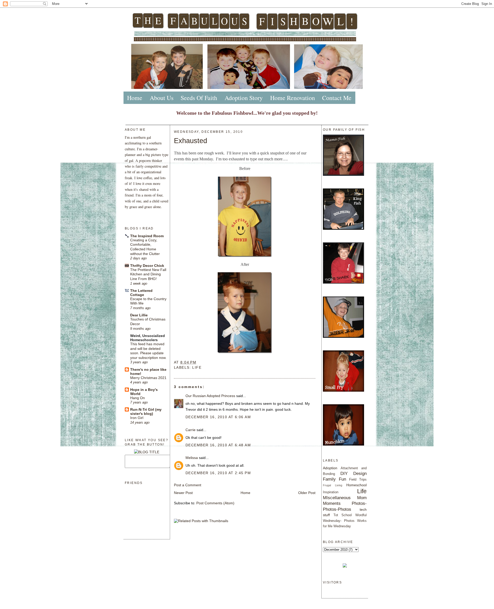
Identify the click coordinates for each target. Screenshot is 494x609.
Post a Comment (187, 485)
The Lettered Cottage (141, 293)
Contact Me (336, 98)
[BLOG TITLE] (146, 452)
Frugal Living (332, 485)
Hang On (137, 398)
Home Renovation (292, 98)
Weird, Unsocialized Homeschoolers (147, 338)
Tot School (342, 515)
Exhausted (190, 141)
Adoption (330, 468)
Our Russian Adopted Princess (210, 396)
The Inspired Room (147, 236)
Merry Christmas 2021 (148, 378)
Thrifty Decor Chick (147, 266)
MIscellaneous (337, 497)
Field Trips (358, 479)
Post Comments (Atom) (215, 503)
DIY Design (353, 473)
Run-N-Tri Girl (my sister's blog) (146, 411)
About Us (161, 98)
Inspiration (330, 492)
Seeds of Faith (199, 98)
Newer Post (183, 493)
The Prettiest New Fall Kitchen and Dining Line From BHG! (148, 274)
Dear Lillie (139, 315)
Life (196, 367)
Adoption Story (244, 98)
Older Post (306, 493)
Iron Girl (136, 418)
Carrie (191, 430)
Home (134, 98)
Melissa (192, 458)
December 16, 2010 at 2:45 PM (218, 473)
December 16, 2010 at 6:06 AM (218, 417)
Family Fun (334, 479)
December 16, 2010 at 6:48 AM (218, 445)
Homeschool (356, 485)
